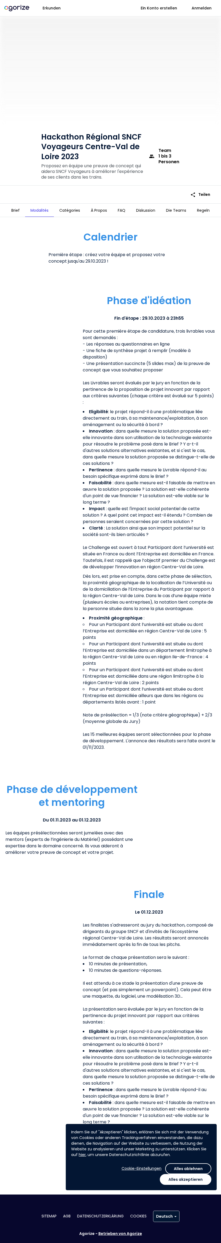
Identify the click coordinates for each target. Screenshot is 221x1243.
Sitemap (49, 1216)
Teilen (200, 194)
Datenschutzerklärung (100, 1216)
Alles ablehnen (188, 1168)
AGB (67, 1216)
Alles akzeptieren (185, 1179)
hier (82, 1154)
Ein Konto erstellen (159, 8)
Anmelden (202, 8)
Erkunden (52, 8)
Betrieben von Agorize (120, 1233)
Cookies (138, 1216)
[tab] (15, 210)
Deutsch (164, 1216)
